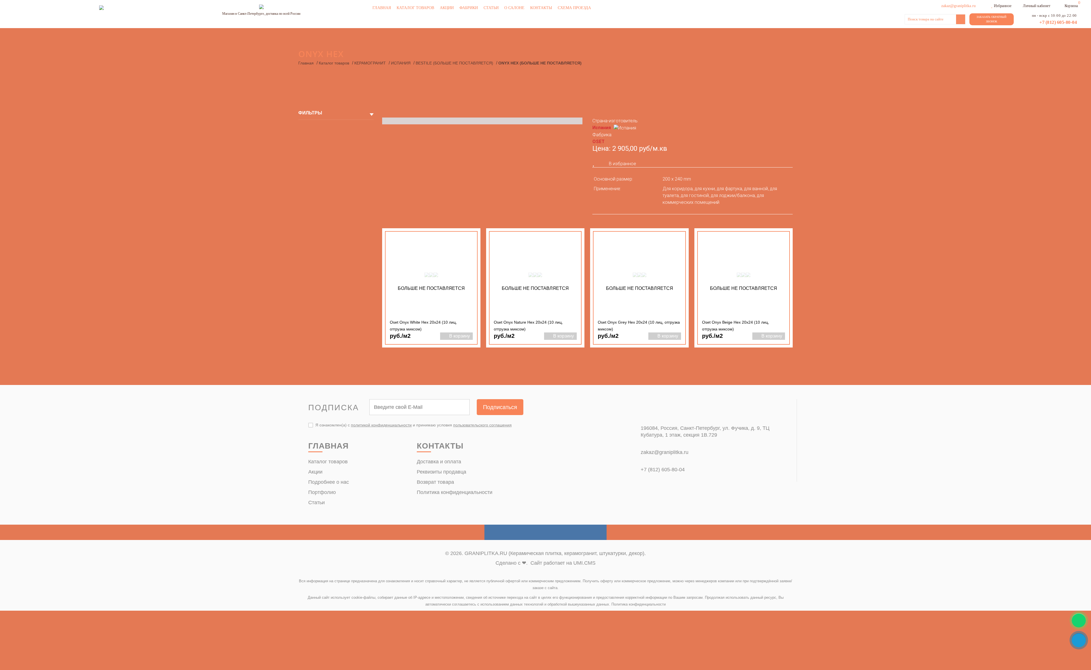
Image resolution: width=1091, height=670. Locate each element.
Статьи (491, 8)
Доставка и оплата (439, 461)
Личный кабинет (1036, 6)
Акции (447, 8)
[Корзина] (1061, 5)
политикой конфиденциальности (381, 425)
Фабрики (468, 8)
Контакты (541, 8)
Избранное (1002, 6)
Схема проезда (574, 8)
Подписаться (500, 407)
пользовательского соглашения (482, 425)
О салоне (514, 8)
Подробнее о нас (328, 482)
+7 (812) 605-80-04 (1058, 22)
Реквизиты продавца (441, 472)
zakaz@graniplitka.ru (664, 452)
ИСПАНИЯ (401, 63)
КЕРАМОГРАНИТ (370, 63)
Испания (601, 127)
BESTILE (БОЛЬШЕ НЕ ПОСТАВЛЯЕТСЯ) (454, 63)
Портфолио (322, 492)
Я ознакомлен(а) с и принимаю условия (413, 425)
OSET (598, 141)
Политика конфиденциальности (454, 492)
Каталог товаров (415, 8)
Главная (381, 8)
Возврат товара (435, 482)
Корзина (1071, 6)
